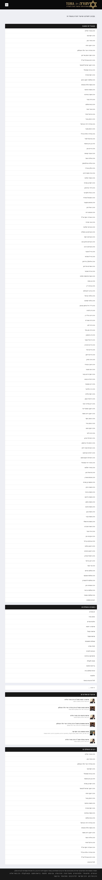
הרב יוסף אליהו (90, 394)
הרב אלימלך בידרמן (88, 261)
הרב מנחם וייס (90, 212)
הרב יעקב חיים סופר (88, 413)
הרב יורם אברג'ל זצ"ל (88, 60)
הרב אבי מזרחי (90, 222)
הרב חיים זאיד (90, 350)
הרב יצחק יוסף (90, 418)
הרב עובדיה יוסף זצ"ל (88, 217)
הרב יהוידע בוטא (89, 379)
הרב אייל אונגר (90, 251)
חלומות (92, 675)
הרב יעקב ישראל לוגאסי (87, 65)
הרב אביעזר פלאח (89, 227)
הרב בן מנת (91, 281)
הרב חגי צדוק (90, 359)
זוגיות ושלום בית (90, 670)
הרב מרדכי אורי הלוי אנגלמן (86, 50)
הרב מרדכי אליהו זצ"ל (88, 134)
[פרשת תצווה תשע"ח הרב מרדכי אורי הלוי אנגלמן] (92, 708)
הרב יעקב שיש (90, 428)
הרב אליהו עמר (90, 158)
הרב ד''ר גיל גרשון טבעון (87, 305)
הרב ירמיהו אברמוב (89, 453)
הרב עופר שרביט (89, 526)
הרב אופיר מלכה (90, 178)
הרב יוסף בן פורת (89, 183)
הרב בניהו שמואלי (89, 70)
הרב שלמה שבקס (89, 575)
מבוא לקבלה (91, 661)
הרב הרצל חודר (90, 114)
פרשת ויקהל (91, 631)
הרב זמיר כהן (91, 40)
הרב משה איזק (90, 487)
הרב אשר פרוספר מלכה (87, 276)
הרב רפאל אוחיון (89, 556)
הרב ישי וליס (91, 433)
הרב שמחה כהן (90, 585)
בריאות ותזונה (90, 666)
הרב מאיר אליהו (90, 31)
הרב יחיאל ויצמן (90, 399)
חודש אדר (92, 617)
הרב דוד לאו (91, 325)
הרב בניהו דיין (90, 286)
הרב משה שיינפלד (89, 521)
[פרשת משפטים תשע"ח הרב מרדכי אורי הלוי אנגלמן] (92, 724)
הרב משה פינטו (90, 507)
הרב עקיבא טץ (90, 536)
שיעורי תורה (68, 873)
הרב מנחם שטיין (90, 477)
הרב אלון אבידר (90, 168)
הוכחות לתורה (90, 651)
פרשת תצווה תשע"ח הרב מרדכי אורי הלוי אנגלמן (73, 707)
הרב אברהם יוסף (89, 237)
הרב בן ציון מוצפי (89, 143)
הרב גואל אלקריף (89, 192)
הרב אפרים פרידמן (89, 266)
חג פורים (92, 612)
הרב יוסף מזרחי (90, 75)
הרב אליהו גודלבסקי (88, 163)
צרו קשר (56, 876)
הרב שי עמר (91, 565)
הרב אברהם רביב (89, 247)
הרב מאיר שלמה (90, 467)
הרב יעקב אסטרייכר (88, 408)
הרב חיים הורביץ (90, 345)
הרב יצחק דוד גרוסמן (88, 443)
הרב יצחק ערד (90, 423)
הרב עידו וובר (91, 531)
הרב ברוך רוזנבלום (89, 291)
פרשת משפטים (85, 725)
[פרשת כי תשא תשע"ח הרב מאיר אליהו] (92, 700)
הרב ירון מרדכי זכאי (89, 404)
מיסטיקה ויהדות (64, 733)
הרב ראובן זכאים (89, 551)
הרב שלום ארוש (90, 570)
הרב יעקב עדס (90, 45)
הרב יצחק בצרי (90, 119)
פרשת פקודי (91, 636)
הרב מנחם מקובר (89, 202)
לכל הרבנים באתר (89, 680)
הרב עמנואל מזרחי (89, 197)
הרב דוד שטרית (90, 320)
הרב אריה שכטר (90, 271)
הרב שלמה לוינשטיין (88, 580)
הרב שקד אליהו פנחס (88, 85)
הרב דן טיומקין (90, 335)
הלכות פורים (91, 621)
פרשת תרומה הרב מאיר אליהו (79, 715)
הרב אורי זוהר (90, 109)
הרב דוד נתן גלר (90, 330)
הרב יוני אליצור (90, 389)
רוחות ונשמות (47, 733)
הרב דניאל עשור (90, 340)
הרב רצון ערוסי (90, 561)
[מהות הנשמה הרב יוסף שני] (92, 732)
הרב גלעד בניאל (90, 296)
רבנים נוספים (91, 600)
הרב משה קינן (90, 512)
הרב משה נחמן (90, 502)
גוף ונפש (51, 873)
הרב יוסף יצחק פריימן (88, 55)
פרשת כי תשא (90, 626)
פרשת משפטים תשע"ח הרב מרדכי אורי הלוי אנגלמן (72, 723)
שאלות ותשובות (90, 641)
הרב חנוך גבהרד (90, 364)
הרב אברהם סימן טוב (88, 242)
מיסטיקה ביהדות (90, 656)
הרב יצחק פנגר (90, 129)
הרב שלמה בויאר (89, 590)
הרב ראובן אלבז (90, 546)
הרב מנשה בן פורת (89, 482)
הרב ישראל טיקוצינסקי (88, 458)
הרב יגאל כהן (91, 207)
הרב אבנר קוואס (90, 153)
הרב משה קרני (90, 516)
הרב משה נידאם (90, 497)
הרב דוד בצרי (91, 99)
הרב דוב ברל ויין (90, 315)
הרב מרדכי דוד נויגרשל (88, 124)
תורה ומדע (91, 646)
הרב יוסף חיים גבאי (89, 374)
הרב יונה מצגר (90, 369)
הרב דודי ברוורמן (89, 188)
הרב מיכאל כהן (90, 472)
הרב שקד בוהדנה (89, 94)
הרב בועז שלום (90, 104)
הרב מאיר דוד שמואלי (88, 462)
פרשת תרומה (77, 717)
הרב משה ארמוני (89, 89)
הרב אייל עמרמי (90, 256)
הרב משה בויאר (90, 492)
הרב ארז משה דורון (89, 173)
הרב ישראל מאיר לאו (88, 448)
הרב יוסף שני (91, 35)
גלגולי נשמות (79, 733)
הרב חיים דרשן (90, 354)
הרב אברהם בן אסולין (88, 232)
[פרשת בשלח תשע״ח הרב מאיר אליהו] (92, 740)
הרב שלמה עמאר (89, 595)
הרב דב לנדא (91, 310)
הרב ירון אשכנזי (90, 384)
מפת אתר (64, 876)
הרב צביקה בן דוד (89, 541)
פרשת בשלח (77, 741)
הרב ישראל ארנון (89, 438)
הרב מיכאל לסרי (90, 139)
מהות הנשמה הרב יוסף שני (80, 731)
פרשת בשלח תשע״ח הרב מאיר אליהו (77, 739)
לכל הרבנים (91, 862)
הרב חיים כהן (91, 148)
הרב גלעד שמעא (89, 300)
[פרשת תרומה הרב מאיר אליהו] (92, 716)
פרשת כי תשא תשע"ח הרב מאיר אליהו (77, 699)
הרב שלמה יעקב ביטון (88, 80)
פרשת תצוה (72, 709)
